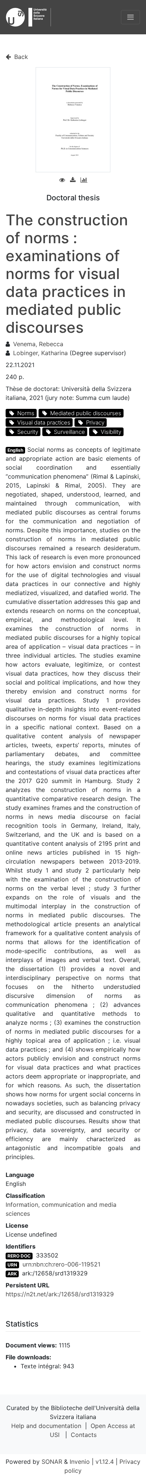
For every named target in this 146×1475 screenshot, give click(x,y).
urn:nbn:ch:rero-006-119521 (61, 1264)
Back (20, 56)
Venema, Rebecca (38, 344)
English (15, 450)
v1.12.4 (104, 1461)
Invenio (80, 1461)
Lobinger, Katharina (40, 353)
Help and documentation (46, 1425)
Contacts (84, 1434)
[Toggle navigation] (130, 17)
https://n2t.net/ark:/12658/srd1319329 (60, 1294)
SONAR (52, 1461)
